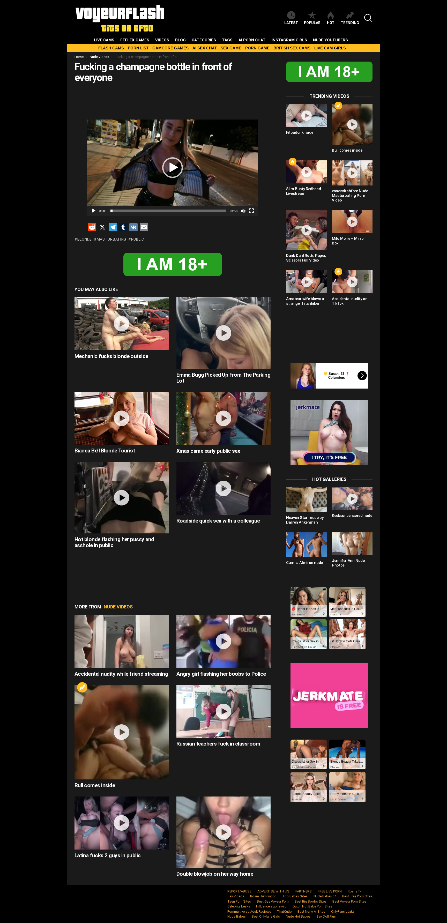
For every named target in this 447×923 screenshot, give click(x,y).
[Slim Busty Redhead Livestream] (306, 171)
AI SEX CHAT (204, 48)
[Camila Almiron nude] (306, 544)
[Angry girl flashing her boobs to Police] (223, 641)
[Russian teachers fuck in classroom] (223, 711)
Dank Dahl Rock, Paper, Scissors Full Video (306, 258)
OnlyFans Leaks (343, 911)
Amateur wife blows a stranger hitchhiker (305, 301)
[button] (172, 167)
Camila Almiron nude (304, 562)
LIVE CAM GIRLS (330, 48)
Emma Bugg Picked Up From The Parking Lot (223, 378)
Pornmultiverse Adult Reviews (249, 911)
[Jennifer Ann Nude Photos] (352, 543)
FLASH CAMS (111, 48)
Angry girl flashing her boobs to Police (221, 674)
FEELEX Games (134, 40)
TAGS (227, 40)
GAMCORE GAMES (170, 48)
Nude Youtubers (330, 40)
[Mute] (243, 210)
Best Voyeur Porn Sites (349, 901)
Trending (350, 23)
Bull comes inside (94, 785)
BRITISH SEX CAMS (291, 48)
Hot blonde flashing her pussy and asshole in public (114, 542)
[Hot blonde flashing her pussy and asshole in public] (121, 497)
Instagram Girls (289, 40)
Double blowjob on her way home (214, 874)
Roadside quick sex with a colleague (218, 521)
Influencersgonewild (271, 906)
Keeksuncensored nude (352, 515)
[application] (172, 168)
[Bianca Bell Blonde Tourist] (121, 418)
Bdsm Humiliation (263, 896)
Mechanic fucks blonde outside (111, 356)
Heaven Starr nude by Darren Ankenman (305, 520)
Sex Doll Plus (326, 916)
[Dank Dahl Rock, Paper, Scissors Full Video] (306, 230)
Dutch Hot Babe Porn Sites (312, 906)
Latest (291, 23)
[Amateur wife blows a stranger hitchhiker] (306, 281)
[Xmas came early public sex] (223, 418)
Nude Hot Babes (298, 916)
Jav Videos (235, 896)
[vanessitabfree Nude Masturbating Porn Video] (352, 172)
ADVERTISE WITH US (273, 891)
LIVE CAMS (104, 40)
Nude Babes (236, 916)
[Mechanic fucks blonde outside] (121, 323)
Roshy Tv (355, 891)
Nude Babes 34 (325, 896)
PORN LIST (138, 48)
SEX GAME (231, 48)
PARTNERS (303, 891)
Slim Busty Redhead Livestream (303, 191)
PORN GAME (257, 48)
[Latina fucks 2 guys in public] (121, 823)
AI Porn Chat (252, 40)
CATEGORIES (204, 40)
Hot (330, 23)
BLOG (180, 40)
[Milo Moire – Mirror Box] (352, 221)
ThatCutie (284, 911)
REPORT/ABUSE (239, 891)
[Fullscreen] (251, 210)
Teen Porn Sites (239, 901)
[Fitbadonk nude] (306, 115)
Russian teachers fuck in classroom (218, 744)
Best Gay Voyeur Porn (273, 901)
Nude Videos (118, 606)
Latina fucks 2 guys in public (107, 855)
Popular (312, 23)
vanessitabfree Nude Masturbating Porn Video (350, 196)
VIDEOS (162, 40)
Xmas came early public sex (208, 451)
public (137, 239)
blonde (84, 239)
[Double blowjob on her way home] (223, 832)
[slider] (168, 211)
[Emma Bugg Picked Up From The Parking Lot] (223, 333)
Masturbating (111, 239)
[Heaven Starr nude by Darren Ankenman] (306, 499)
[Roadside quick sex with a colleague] (223, 488)
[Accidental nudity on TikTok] (352, 281)
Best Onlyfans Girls (266, 916)
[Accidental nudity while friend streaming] (121, 641)
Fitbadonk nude (299, 132)
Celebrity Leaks (238, 906)
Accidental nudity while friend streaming (121, 674)
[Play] (93, 210)
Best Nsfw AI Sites (311, 911)
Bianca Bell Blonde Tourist (104, 451)
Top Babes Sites (295, 896)
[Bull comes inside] (121, 732)
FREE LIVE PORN (330, 891)
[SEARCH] (368, 18)
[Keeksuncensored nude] (352, 498)
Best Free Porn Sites (357, 896)
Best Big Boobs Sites (310, 901)
